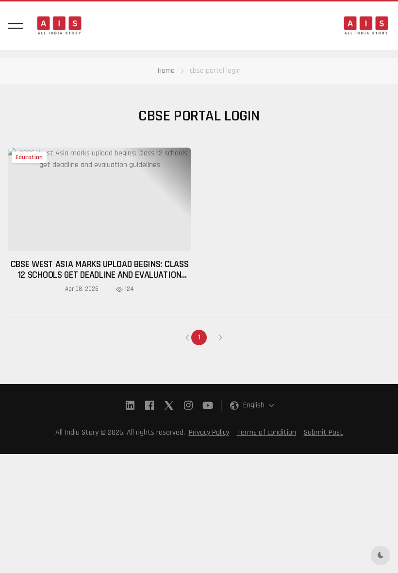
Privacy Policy (209, 432)
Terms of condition (266, 432)
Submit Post (323, 432)
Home (166, 70)
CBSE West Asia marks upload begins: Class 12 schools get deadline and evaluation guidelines (100, 275)
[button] (15, 25)
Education (29, 157)
